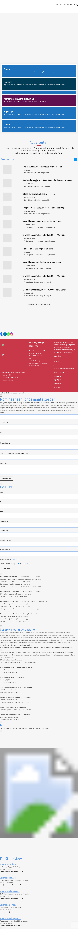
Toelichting (3, 463)
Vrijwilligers (57, 380)
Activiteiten (57, 387)
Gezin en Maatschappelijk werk (64, 368)
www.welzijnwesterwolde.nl (38, 363)
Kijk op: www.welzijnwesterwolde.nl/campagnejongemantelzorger (50, 410)
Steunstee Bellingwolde (10, 918)
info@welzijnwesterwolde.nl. (13, 660)
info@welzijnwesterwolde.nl (41, 361)
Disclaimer (5, 377)
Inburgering (57, 383)
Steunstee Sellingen (8, 864)
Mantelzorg (57, 376)
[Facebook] (1, 334)
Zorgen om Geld (59, 372)
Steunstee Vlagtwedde (10, 891)
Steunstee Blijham (8, 905)
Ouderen (56, 361)
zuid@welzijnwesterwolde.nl (10, 885)
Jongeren (56, 365)
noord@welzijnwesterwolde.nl (11, 912)
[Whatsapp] (8, 334)
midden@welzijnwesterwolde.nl (11, 871)
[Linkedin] (5, 334)
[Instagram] (11, 334)
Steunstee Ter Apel (8, 878)
